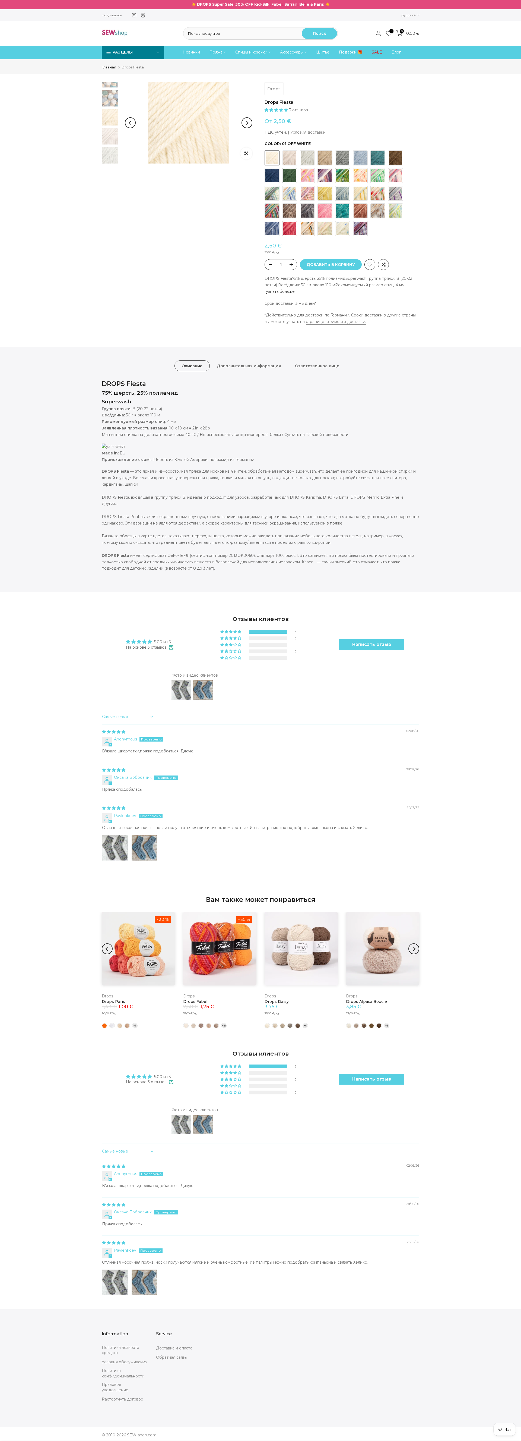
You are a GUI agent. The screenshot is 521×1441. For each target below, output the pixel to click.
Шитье (322, 52)
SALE (377, 52)
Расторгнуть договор (122, 1399)
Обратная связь (171, 1357)
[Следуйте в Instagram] (134, 15)
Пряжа (216, 52)
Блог (396, 52)
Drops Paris (113, 1001)
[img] (113, 731)
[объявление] (260, 4)
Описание (192, 365)
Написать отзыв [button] (371, 644)
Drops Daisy (277, 1001)
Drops (274, 88)
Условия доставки (308, 132)
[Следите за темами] (143, 15)
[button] (277, 110)
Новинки (191, 52)
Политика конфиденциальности (123, 1373)
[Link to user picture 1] (115, 848)
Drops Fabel (195, 1001)
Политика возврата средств (120, 1350)
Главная (109, 67)
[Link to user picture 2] (144, 848)
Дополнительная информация (249, 365)
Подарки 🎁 (350, 52)
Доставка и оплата (174, 1348)
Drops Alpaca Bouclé (366, 1001)
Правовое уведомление (115, 1387)
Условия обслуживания (124, 1362)
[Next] (247, 122)
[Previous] (130, 122)
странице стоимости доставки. (336, 321)
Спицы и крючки (251, 52)
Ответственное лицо (317, 365)
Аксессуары (291, 52)
